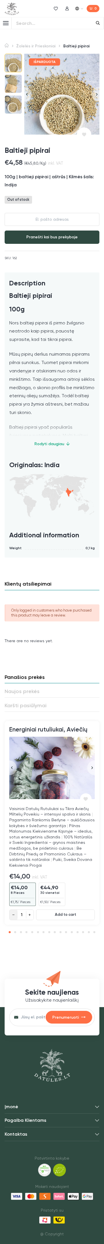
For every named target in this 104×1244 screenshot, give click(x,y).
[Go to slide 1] (10, 932)
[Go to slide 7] (43, 932)
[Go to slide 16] (94, 932)
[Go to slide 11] (66, 932)
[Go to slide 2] (15, 932)
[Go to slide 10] (61, 932)
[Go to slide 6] (38, 932)
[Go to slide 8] (49, 932)
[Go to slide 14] (83, 932)
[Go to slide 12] (72, 932)
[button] (13, 63)
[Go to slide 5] (32, 932)
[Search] (98, 23)
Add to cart (65, 914)
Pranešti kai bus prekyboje (52, 237)
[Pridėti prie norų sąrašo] (84, 134)
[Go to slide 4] (26, 932)
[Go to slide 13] (78, 932)
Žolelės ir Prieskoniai (35, 46)
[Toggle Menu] (6, 23)
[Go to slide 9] (55, 932)
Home (7, 45)
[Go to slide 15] (89, 932)
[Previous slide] (28, 94)
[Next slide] (95, 94)
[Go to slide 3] (21, 932)
